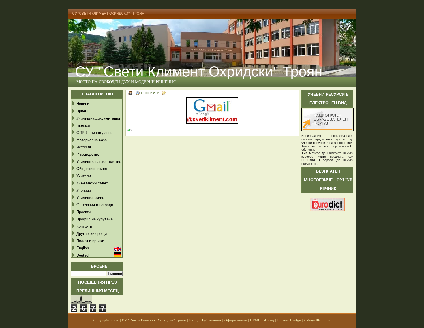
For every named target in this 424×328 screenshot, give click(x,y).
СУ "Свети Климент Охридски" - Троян (108, 14)
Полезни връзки (90, 241)
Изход (269, 320)
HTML (255, 320)
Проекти (83, 212)
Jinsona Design (289, 320)
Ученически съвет (92, 183)
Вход (193, 320)
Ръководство (87, 154)
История (83, 147)
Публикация (211, 320)
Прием (82, 111)
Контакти (84, 226)
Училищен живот (91, 197)
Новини (82, 104)
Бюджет (83, 125)
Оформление (235, 320)
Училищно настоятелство (98, 161)
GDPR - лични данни (94, 133)
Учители (83, 176)
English (82, 248)
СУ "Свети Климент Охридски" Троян (198, 70)
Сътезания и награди (94, 205)
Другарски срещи (91, 233)
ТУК (304, 153)
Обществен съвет (92, 169)
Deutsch (83, 255)
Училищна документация (98, 118)
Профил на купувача (94, 219)
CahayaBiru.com (317, 320)
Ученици (83, 190)
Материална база (91, 140)
